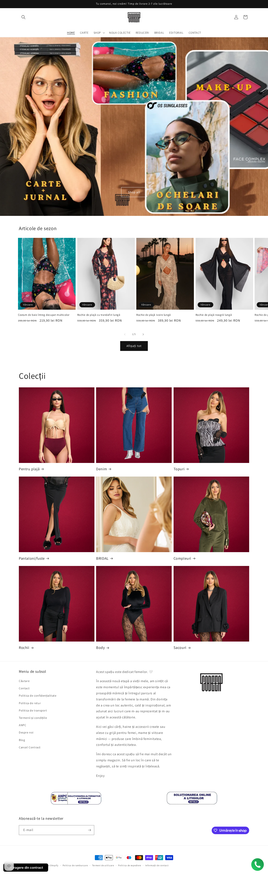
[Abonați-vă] (89, 830)
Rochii (24, 647)
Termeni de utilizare (103, 865)
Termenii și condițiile (33, 718)
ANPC (22, 725)
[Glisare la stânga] (124, 334)
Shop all (134, 192)
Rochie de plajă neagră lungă (214, 315)
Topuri (179, 468)
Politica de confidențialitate (37, 695)
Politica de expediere (129, 865)
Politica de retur (30, 703)
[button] (23, 17)
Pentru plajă (29, 468)
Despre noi (26, 732)
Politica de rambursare (75, 865)
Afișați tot (134, 346)
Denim (101, 468)
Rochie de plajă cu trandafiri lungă (98, 315)
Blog (22, 740)
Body (100, 647)
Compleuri (182, 558)
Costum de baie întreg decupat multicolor (44, 315)
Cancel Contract (30, 747)
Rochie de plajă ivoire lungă (153, 315)
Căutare (24, 681)
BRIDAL (102, 558)
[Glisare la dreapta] (143, 334)
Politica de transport (33, 710)
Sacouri (180, 647)
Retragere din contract (25, 868)
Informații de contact (157, 865)
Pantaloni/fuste (32, 558)
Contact (24, 688)
